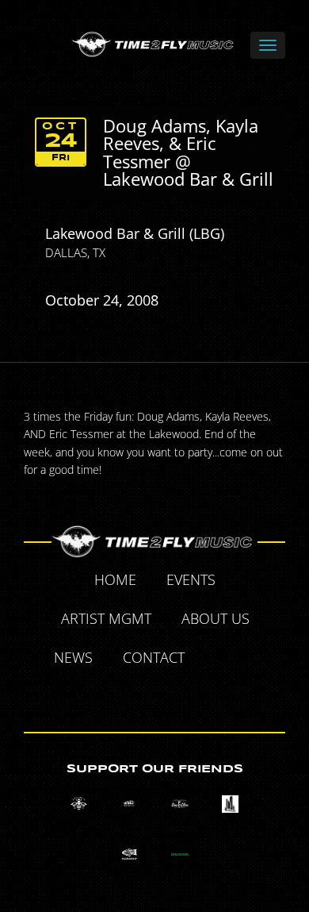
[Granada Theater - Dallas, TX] (230, 803)
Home (115, 579)
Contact (154, 657)
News (73, 657)
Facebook (218, 659)
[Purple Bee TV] (79, 803)
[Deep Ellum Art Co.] (179, 803)
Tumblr (137, 695)
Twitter (254, 659)
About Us (215, 618)
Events (191, 579)
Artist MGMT (106, 618)
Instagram (173, 695)
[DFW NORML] (179, 854)
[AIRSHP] (129, 854)
